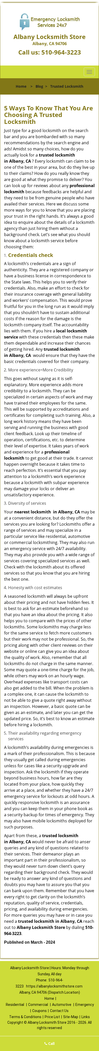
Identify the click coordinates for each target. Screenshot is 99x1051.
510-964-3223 (61, 52)
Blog (39, 86)
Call (51, 1043)
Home (21, 86)
